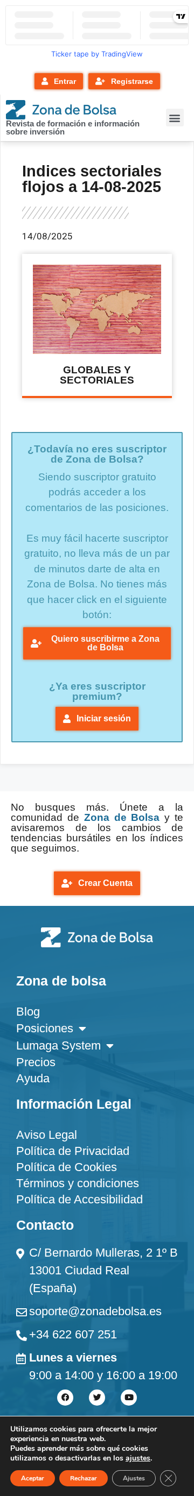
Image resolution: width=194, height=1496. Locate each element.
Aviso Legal (46, 1135)
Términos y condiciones (77, 1183)
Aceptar (32, 1478)
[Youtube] (129, 1397)
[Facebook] (65, 1397)
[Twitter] (97, 1397)
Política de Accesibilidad (79, 1199)
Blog (28, 1011)
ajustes (138, 1458)
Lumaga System (58, 1045)
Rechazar (83, 1478)
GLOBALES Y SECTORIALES (97, 375)
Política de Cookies (66, 1167)
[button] (175, 117)
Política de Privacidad (72, 1151)
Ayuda (33, 1078)
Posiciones (44, 1028)
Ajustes (134, 1478)
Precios (36, 1062)
